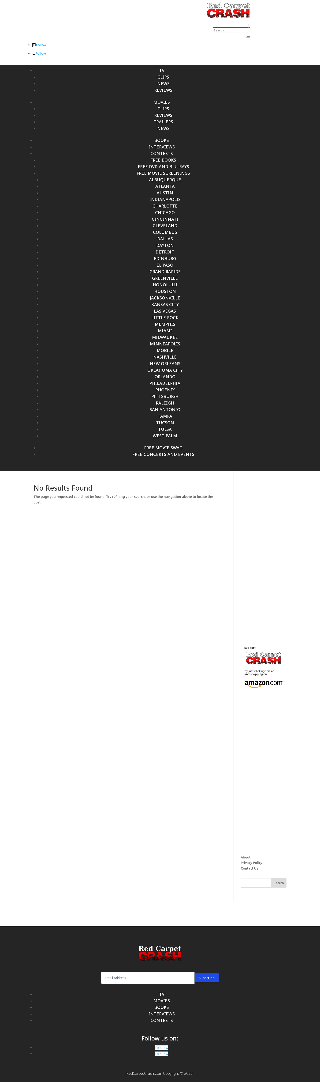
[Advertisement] (276, 554)
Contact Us (249, 868)
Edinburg (165, 258)
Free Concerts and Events (163, 454)
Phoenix (165, 390)
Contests (161, 153)
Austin (165, 193)
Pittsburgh (165, 396)
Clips (163, 77)
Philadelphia (164, 383)
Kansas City (165, 304)
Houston (165, 291)
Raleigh (165, 403)
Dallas (165, 239)
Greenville (165, 278)
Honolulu (165, 285)
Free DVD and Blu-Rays (163, 166)
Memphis (165, 324)
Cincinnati (165, 219)
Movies (161, 102)
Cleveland (165, 225)
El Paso (164, 265)
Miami (165, 330)
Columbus (165, 232)
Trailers (163, 122)
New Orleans (165, 363)
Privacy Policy (251, 862)
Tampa (165, 416)
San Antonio (165, 409)
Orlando (165, 376)
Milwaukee (165, 337)
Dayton (165, 245)
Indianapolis (165, 199)
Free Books (163, 160)
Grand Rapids (165, 271)
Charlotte (165, 206)
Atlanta (165, 186)
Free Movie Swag (163, 447)
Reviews (163, 90)
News (163, 83)
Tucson (165, 422)
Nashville (165, 357)
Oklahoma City (165, 370)
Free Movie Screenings (163, 173)
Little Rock (165, 317)
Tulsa (165, 429)
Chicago (165, 212)
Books (161, 140)
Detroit (165, 252)
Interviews (162, 147)
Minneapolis (165, 344)
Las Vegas (165, 311)
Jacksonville (165, 298)
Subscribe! (207, 978)
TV (161, 70)
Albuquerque (165, 179)
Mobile (165, 350)
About (245, 857)
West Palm (165, 436)
